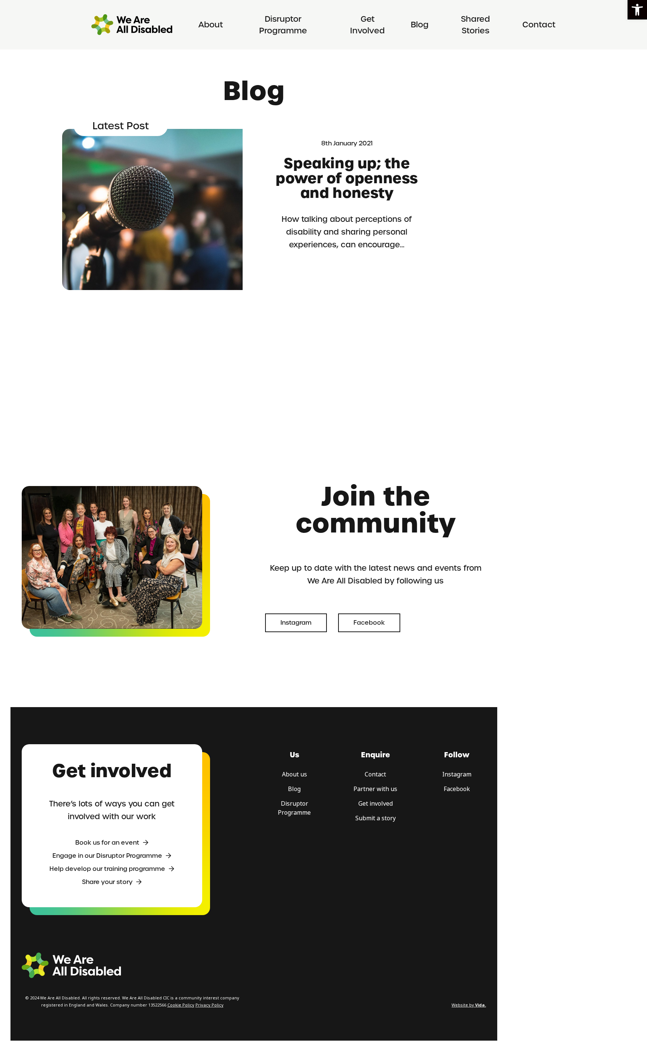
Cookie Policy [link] (180, 1005)
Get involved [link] (375, 803)
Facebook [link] (369, 623)
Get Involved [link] (367, 25)
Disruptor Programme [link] (283, 25)
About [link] (210, 24)
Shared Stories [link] (475, 25)
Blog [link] (420, 24)
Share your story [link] (107, 882)
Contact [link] (539, 24)
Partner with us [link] (375, 789)
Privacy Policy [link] (209, 1005)
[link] (637, 9)
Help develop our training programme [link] (107, 869)
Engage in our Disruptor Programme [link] (107, 856)
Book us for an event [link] (107, 843)
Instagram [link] (296, 623)
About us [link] (294, 774)
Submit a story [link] (375, 818)
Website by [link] (469, 1005)
